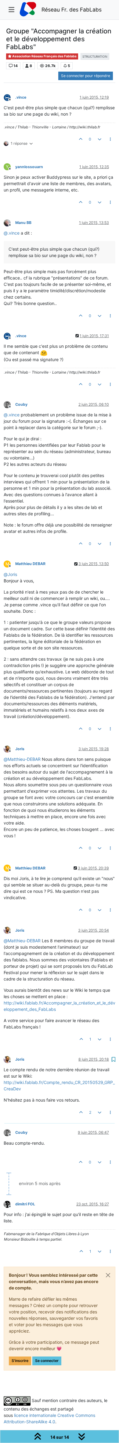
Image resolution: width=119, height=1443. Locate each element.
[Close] (108, 1275)
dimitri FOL (25, 1204)
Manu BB (23, 222)
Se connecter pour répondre (85, 75)
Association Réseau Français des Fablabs (44, 56)
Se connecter (47, 1360)
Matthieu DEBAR (30, 563)
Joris (19, 749)
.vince (20, 97)
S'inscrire (20, 1360)
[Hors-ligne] (9, 97)
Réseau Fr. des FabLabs (71, 9)
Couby (21, 404)
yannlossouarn (29, 166)
